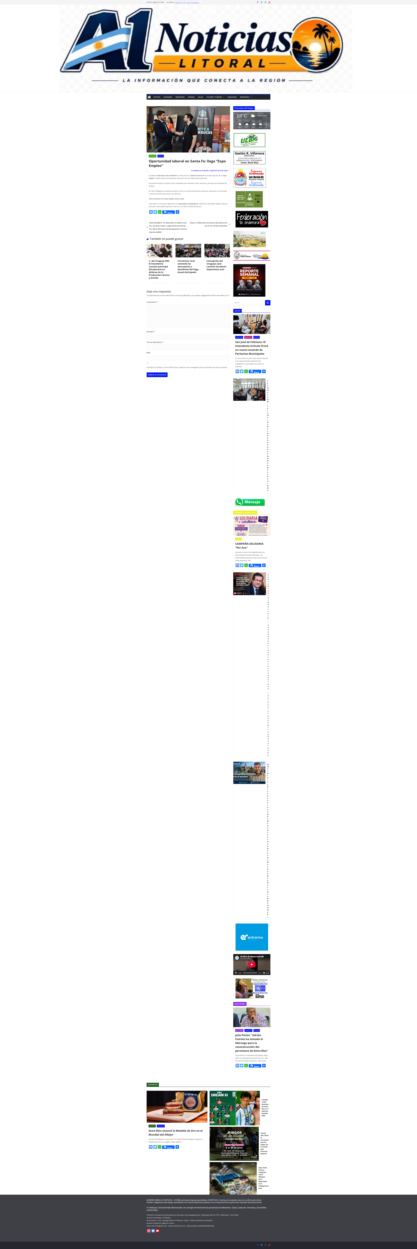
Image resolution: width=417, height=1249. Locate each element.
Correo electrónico (155, 342)
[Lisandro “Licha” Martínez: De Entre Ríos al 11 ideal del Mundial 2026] (235, 1108)
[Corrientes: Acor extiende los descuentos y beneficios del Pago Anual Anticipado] (188, 245)
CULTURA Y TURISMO (214, 97)
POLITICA (157, 97)
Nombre (151, 331)
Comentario (152, 302)
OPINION (191, 97)
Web (148, 353)
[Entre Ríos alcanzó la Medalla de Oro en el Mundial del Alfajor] (177, 1092)
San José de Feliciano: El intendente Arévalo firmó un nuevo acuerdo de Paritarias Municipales (251, 347)
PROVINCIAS (244, 97)
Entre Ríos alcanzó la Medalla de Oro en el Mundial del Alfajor (176, 1132)
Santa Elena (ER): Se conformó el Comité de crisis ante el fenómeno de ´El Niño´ (268, 435)
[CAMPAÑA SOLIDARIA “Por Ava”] (251, 518)
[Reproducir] (236, 973)
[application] (251, 964)
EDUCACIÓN (232, 97)
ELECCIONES (239, 1030)
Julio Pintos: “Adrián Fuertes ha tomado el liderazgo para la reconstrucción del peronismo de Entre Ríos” (251, 1042)
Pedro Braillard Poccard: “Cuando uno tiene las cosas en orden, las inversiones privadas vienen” (268, 666)
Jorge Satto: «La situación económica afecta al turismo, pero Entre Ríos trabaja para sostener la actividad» (268, 840)
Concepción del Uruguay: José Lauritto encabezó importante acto (216, 265)
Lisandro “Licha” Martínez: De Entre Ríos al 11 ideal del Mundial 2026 (265, 1108)
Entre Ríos (239, 337)
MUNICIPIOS (180, 97)
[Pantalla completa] (267, 973)
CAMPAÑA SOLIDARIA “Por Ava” (249, 545)
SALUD (200, 97)
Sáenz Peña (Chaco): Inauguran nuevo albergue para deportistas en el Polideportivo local (263, 1178)
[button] (223, 97)
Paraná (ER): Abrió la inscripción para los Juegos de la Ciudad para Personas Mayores (265, 1143)
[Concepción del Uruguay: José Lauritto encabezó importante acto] (217, 245)
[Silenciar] (264, 973)
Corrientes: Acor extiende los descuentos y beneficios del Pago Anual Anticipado (188, 266)
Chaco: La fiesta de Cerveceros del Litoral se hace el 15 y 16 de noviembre (208, 224)
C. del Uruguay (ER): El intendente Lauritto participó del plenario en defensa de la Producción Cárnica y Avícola (159, 269)
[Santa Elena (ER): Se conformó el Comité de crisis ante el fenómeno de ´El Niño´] (249, 436)
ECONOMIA (168, 97)
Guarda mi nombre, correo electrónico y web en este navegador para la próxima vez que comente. (187, 367)
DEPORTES (152, 1126)
